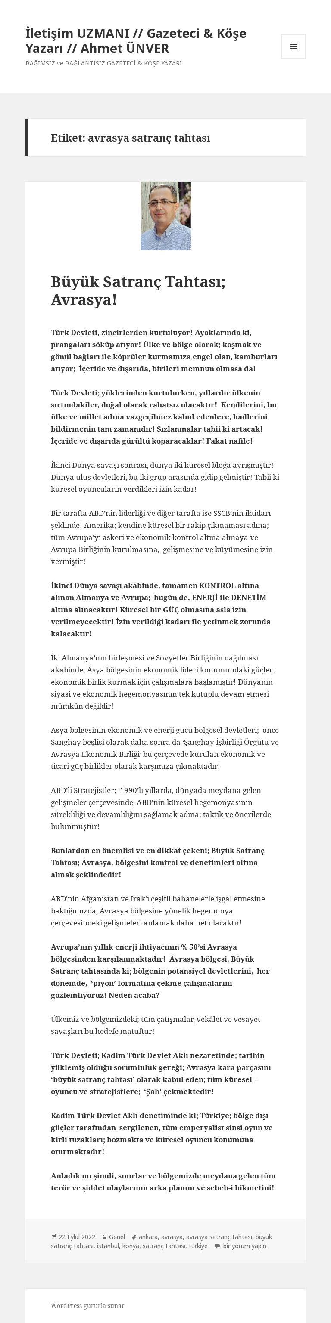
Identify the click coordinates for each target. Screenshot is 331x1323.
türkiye (198, 1246)
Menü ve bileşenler (294, 58)
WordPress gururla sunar (88, 1305)
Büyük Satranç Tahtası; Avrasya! (138, 290)
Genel (117, 1237)
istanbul (108, 1246)
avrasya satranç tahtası (219, 1237)
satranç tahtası (164, 1246)
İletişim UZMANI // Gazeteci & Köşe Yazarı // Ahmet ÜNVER (136, 40)
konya (130, 1246)
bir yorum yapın (244, 1246)
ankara (148, 1237)
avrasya (172, 1237)
